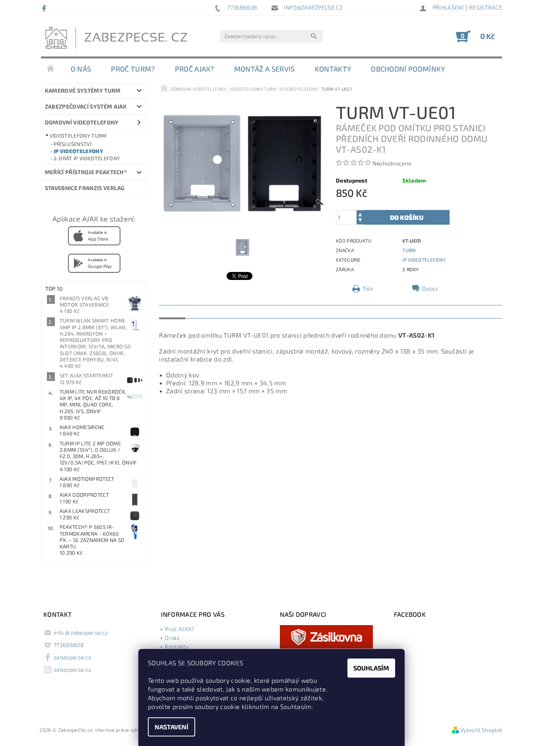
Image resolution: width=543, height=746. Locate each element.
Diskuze (245, 311)
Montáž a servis (264, 68)
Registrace (485, 7)
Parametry (207, 311)
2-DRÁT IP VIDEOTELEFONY (87, 158)
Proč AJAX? (194, 68)
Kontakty (333, 68)
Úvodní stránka (51, 68)
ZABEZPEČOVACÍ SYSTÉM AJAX (86, 106)
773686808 (69, 644)
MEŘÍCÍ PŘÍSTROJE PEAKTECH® (86, 172)
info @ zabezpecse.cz (81, 632)
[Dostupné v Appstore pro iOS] (94, 235)
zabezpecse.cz (72, 657)
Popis (172, 311)
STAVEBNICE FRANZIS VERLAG (85, 188)
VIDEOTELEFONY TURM (78, 135)
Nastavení (171, 726)
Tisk (368, 288)
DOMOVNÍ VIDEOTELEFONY (82, 122)
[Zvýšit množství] (360, 214)
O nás (81, 68)
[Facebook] (45, 8)
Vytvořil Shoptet (481, 730)
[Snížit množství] (360, 221)
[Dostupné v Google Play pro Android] (94, 262)
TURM (409, 250)
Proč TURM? (133, 68)
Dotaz (430, 288)
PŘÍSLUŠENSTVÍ (72, 144)
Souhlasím (371, 668)
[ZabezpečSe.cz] (118, 40)
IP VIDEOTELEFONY (78, 151)
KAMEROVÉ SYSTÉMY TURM (83, 90)
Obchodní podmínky (408, 68)
